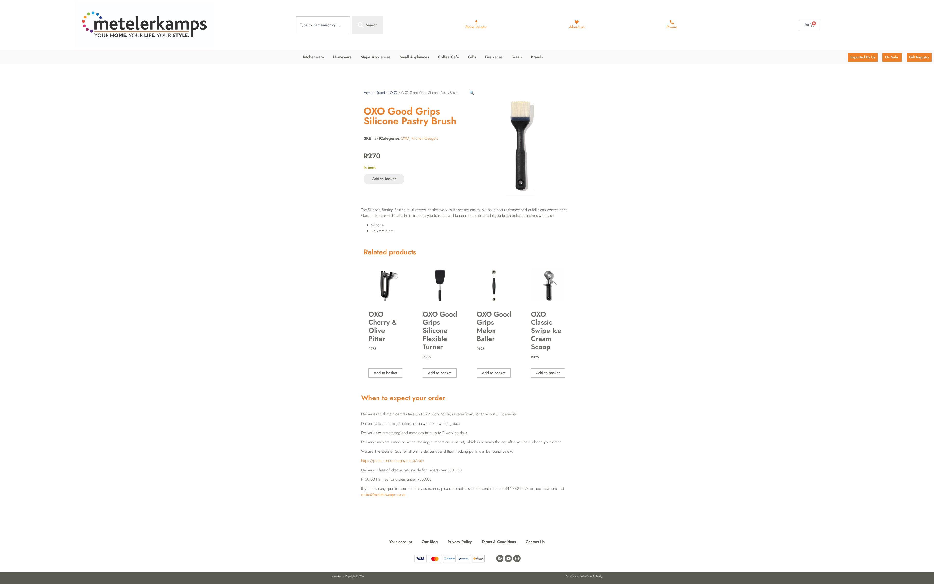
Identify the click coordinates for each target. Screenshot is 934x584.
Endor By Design (594, 576)
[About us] (577, 22)
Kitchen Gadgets (425, 138)
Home (368, 92)
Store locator (476, 27)
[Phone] (672, 22)
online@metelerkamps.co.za (383, 494)
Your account (400, 542)
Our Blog (430, 542)
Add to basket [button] (385, 373)
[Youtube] (508, 558)
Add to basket (384, 179)
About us (576, 27)
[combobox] (323, 25)
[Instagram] (517, 558)
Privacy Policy (460, 542)
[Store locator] (476, 22)
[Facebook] (499, 558)
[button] (471, 93)
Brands (381, 92)
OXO (393, 92)
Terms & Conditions (499, 542)
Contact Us (535, 542)
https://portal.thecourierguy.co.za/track (392, 460)
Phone (671, 27)
